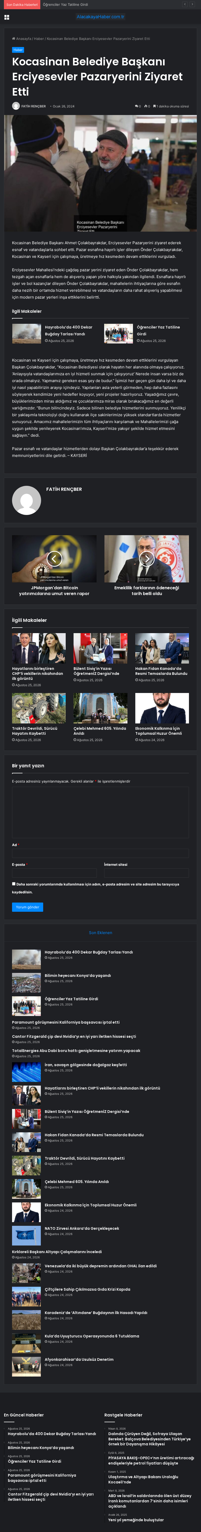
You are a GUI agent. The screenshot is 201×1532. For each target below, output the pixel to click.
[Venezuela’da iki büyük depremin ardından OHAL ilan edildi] (26, 1273)
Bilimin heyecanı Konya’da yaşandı (78, 975)
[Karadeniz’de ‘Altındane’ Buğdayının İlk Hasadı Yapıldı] (26, 1320)
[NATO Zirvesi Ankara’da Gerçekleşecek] (26, 1236)
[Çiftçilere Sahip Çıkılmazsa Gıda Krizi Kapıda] (26, 1296)
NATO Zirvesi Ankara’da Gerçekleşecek (82, 1228)
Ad (15, 845)
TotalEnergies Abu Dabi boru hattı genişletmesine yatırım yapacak (76, 1050)
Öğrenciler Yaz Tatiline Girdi (65, 4)
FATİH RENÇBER (33, 106)
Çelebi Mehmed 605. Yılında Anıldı (100, 731)
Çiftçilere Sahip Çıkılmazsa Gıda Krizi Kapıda (87, 1289)
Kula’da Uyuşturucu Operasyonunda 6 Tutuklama (92, 1336)
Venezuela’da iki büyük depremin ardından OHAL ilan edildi (101, 1266)
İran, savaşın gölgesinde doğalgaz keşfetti (86, 1064)
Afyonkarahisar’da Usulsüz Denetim (79, 1359)
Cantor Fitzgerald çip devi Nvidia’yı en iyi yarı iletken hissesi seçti (74, 1036)
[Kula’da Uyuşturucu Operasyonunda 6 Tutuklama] (26, 1343)
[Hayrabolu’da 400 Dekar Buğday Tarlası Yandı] (26, 333)
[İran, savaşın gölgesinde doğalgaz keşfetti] (26, 1072)
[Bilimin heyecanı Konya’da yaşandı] (26, 983)
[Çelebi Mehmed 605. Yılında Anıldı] (100, 708)
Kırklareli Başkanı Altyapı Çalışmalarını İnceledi (57, 1251)
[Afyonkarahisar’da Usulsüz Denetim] (26, 1367)
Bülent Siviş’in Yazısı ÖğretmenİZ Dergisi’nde (96, 671)
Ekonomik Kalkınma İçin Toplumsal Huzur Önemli (158, 731)
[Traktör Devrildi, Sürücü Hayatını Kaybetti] (39, 708)
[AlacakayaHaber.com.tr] (100, 16)
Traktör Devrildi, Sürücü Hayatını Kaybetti (34, 731)
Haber (39, 39)
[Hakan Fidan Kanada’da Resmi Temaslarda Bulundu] (162, 648)
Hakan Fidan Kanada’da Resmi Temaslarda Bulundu (161, 671)
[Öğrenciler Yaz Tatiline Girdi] (118, 333)
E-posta (20, 864)
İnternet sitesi (115, 864)
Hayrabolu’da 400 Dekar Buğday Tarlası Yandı (89, 952)
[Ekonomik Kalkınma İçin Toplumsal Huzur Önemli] (162, 708)
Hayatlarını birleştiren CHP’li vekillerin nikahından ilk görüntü (37, 673)
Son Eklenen (100, 932)
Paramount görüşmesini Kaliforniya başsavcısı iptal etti (66, 1022)
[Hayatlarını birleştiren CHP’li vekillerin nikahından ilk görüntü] (39, 648)
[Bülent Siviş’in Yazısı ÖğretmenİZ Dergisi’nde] (100, 648)
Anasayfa (23, 39)
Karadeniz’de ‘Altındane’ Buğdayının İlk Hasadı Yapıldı (96, 1312)
